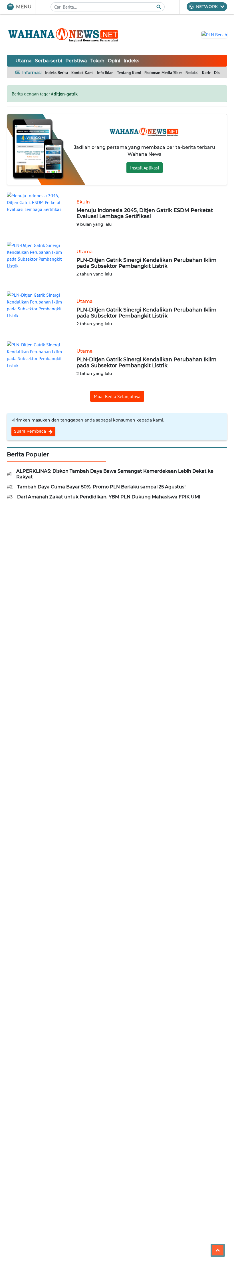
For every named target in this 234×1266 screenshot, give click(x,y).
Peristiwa (76, 60)
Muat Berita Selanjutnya (117, 396)
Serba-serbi (48, 60)
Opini (114, 60)
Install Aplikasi (144, 168)
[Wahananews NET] (64, 34)
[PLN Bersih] (214, 34)
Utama (23, 60)
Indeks (131, 60)
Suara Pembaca (30, 431)
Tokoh (97, 60)
